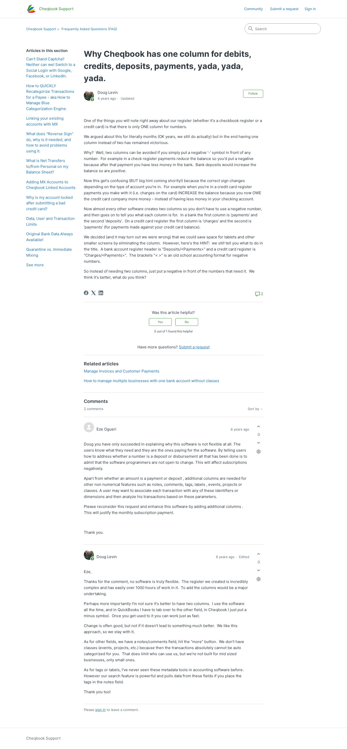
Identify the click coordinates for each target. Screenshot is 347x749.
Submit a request (284, 9)
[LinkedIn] (101, 293)
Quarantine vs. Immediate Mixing (49, 252)
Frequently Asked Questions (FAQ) (89, 29)
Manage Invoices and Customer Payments (121, 371)
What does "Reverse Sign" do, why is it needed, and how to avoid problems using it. (49, 142)
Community (253, 9)
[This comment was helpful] (258, 426)
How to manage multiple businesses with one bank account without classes (151, 380)
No (187, 322)
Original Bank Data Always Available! (49, 236)
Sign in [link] (310, 9)
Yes (160, 322)
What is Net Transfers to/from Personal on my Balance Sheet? (47, 166)
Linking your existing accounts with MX (45, 121)
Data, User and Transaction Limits (50, 221)
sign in (100, 710)
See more (35, 264)
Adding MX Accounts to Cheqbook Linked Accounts (50, 185)
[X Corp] (93, 293)
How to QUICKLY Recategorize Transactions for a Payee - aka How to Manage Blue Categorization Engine (50, 97)
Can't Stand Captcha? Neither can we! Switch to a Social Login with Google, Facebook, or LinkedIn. (50, 68)
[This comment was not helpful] (258, 442)
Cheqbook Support (41, 29)
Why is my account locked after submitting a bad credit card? (49, 203)
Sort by (254, 409)
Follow (253, 93)
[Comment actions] (258, 451)
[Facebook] (86, 293)
